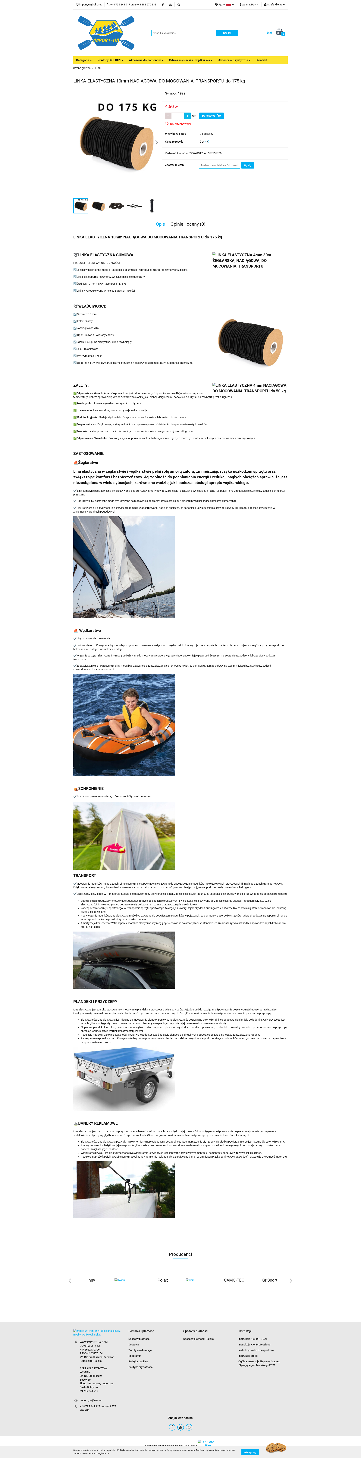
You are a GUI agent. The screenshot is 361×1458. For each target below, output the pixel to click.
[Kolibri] (91, 1280)
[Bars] (162, 1280)
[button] (141, 1331)
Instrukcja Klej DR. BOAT (253, 1338)
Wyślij (247, 165)
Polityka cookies (138, 1361)
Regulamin (134, 1355)
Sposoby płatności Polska (198, 1338)
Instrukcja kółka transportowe (256, 1350)
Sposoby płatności (139, 1338)
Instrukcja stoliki (248, 1355)
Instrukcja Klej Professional (254, 1344)
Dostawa (133, 1344)
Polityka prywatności (140, 1367)
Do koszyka (209, 115)
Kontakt (261, 60)
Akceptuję (250, 1451)
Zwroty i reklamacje (140, 1350)
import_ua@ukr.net (91, 1400)
